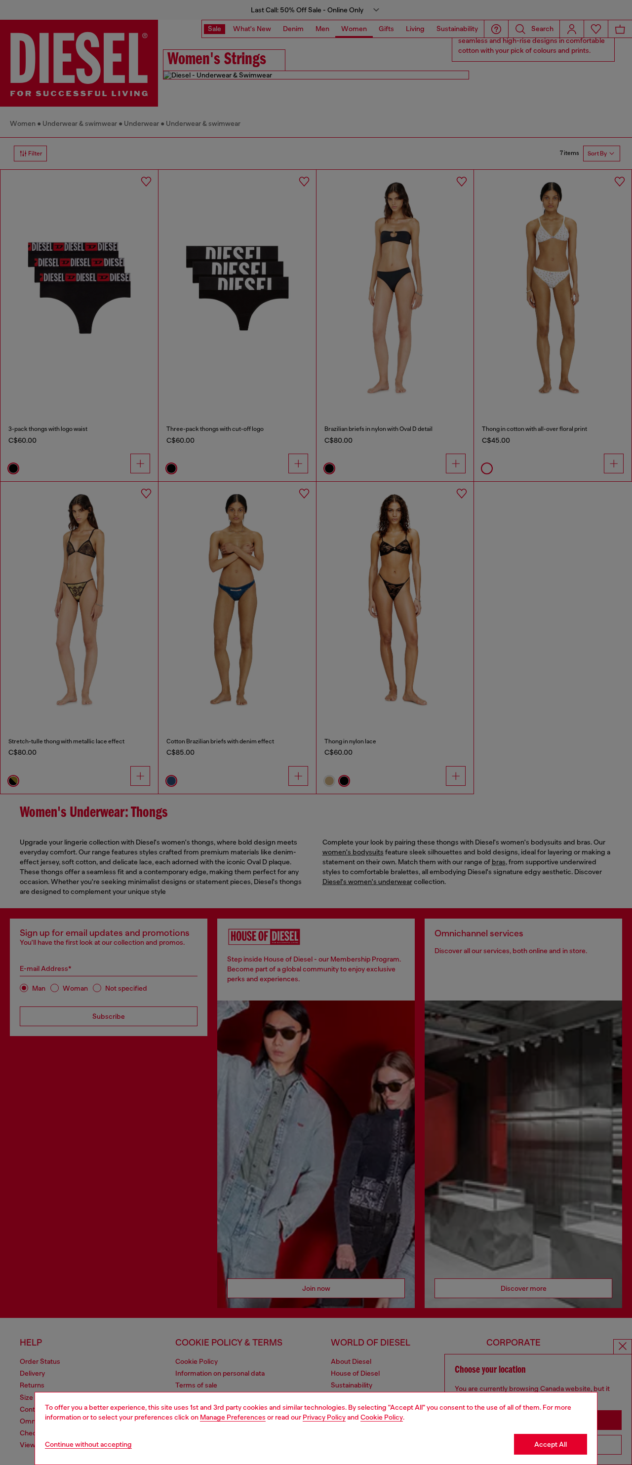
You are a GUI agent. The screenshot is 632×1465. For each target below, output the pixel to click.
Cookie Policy (381, 1417)
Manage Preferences (233, 1417)
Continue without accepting (88, 1444)
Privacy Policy (324, 1417)
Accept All (550, 1444)
